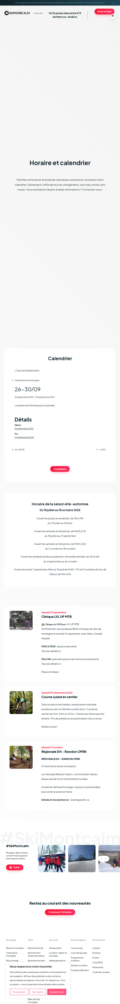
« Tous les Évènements (27, 370)
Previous (101, 859)
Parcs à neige (12, 960)
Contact (96, 948)
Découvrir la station (15, 948)
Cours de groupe (79, 952)
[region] (38, 980)
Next (106, 859)
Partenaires (97, 967)
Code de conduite (101, 972)
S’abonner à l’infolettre (60, 912)
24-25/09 (19, 449)
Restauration (55, 948)
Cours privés (77, 948)
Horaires (96, 952)
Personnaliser (19, 992)
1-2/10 (102, 449)
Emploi (95, 957)
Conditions (60, 469)
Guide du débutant (80, 970)
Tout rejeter (37, 992)
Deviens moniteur (79, 965)
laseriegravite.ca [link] (80, 799)
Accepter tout (57, 992)
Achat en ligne (104, 11)
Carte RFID (97, 962)
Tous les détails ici (51, 651)
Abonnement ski (35, 948)
